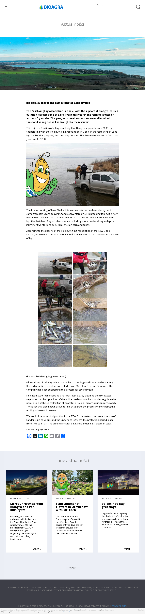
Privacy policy (67, 612)
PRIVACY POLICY (119, 606)
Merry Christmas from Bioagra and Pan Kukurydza (26, 507)
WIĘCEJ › (37, 549)
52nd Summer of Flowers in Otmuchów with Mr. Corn (72, 507)
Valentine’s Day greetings (113, 505)
